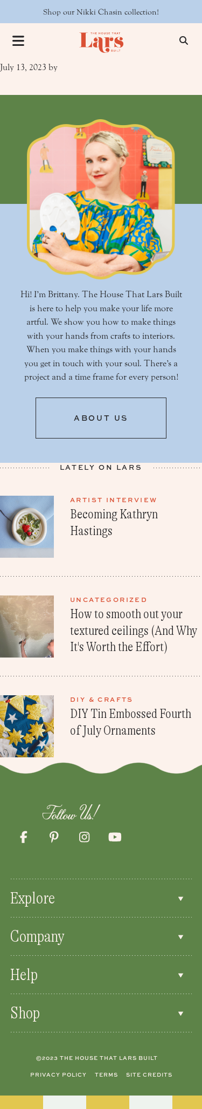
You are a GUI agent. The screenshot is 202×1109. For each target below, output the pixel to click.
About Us (101, 418)
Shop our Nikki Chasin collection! (101, 12)
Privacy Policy (58, 1074)
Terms (106, 1074)
